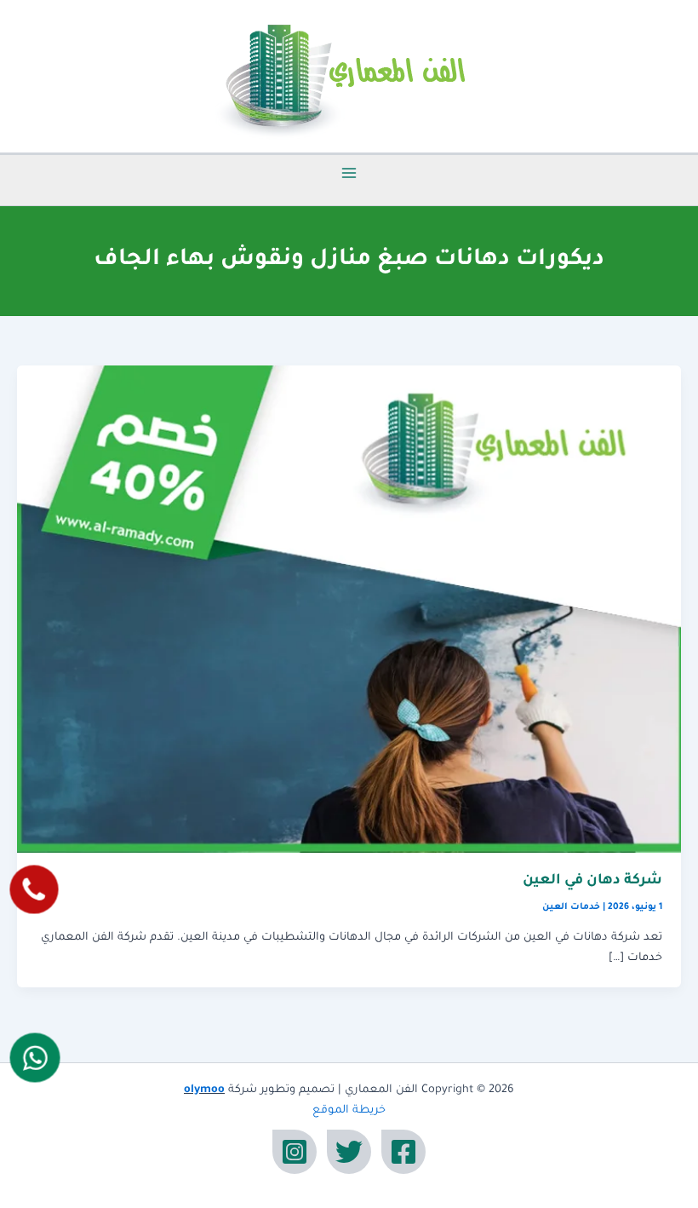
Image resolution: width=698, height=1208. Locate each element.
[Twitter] (349, 1152)
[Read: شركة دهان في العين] (349, 610)
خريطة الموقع (349, 1111)
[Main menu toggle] (349, 173)
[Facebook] (403, 1152)
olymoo (204, 1090)
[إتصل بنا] (34, 889)
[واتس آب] (34, 1057)
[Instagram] (294, 1152)
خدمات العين (571, 907)
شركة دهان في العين (592, 881)
